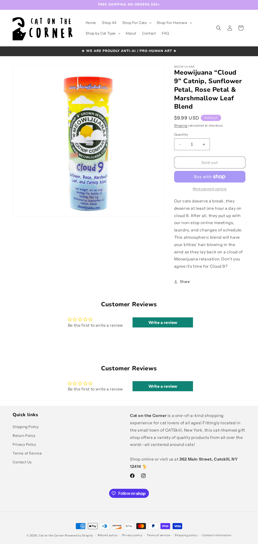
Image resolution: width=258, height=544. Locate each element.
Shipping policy (186, 535)
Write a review (162, 322)
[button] (136, 22)
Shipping (181, 125)
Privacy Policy (24, 444)
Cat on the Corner (51, 535)
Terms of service (158, 535)
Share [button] (185, 281)
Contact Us (22, 462)
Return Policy (24, 435)
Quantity (181, 134)
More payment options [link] (210, 189)
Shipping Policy (26, 427)
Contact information (216, 535)
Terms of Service (27, 453)
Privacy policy (132, 535)
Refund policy (108, 535)
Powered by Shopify (79, 535)
